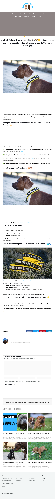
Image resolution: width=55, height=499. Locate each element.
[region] (14, 490)
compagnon (26, 117)
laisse (30, 116)
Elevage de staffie (19, 478)
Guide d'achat (6, 36)
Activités (19, 13)
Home (2, 36)
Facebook (44, 480)
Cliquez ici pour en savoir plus (26, 280)
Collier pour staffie (19, 480)
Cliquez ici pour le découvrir (26, 222)
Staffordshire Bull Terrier (30, 13)
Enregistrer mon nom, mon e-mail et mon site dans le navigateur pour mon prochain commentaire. (22, 381)
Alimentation (43, 13)
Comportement (17, 16)
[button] (29, 331)
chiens (14, 145)
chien (24, 156)
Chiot (51, 13)
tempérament (20, 145)
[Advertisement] (27, 27)
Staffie (21, 151)
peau (33, 158)
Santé (32, 16)
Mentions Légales (32, 480)
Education (26, 16)
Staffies (6, 145)
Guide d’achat (11, 13)
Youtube (43, 478)
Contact (39, 16)
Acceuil (4, 13)
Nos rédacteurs (32, 478)
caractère (35, 238)
